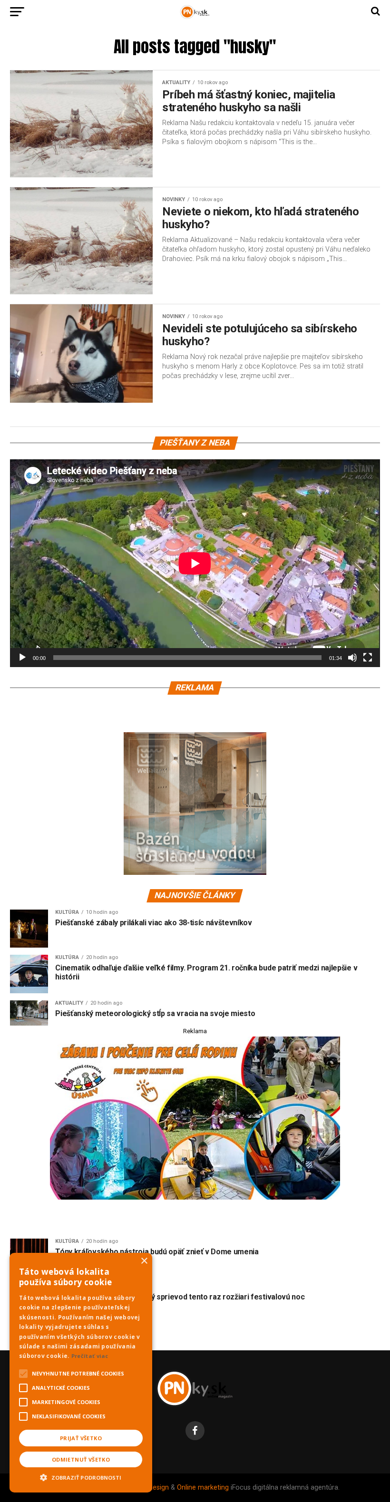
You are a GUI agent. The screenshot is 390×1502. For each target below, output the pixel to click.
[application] (195, 563)
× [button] (143, 1261)
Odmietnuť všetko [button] (81, 1459)
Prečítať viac (89, 1355)
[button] (81, 1476)
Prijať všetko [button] (81, 1438)
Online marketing (203, 1487)
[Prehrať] (22, 657)
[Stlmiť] (352, 657)
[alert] (81, 1372)
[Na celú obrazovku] (367, 657)
